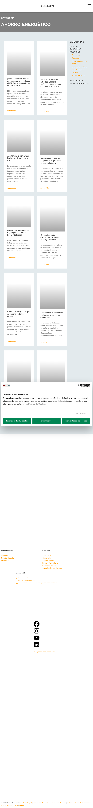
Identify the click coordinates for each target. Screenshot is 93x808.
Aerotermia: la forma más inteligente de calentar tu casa (18, 158)
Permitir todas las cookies (76, 421)
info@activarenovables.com (44, 652)
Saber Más (11, 111)
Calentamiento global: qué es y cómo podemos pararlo (18, 314)
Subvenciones (76, 80)
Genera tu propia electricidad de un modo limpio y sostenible (50, 237)
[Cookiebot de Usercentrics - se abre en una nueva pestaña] (79, 385)
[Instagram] (37, 631)
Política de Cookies (37, 404)
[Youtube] (37, 638)
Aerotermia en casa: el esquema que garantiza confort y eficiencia (50, 160)
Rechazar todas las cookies (17, 421)
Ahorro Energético (79, 83)
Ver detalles (80, 413)
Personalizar (45, 421)
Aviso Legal (27, 803)
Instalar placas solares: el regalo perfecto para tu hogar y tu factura (18, 232)
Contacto (22, 805)
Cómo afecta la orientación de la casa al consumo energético (51, 315)
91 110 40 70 (47, 6)
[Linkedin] (37, 644)
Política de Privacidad (41, 803)
